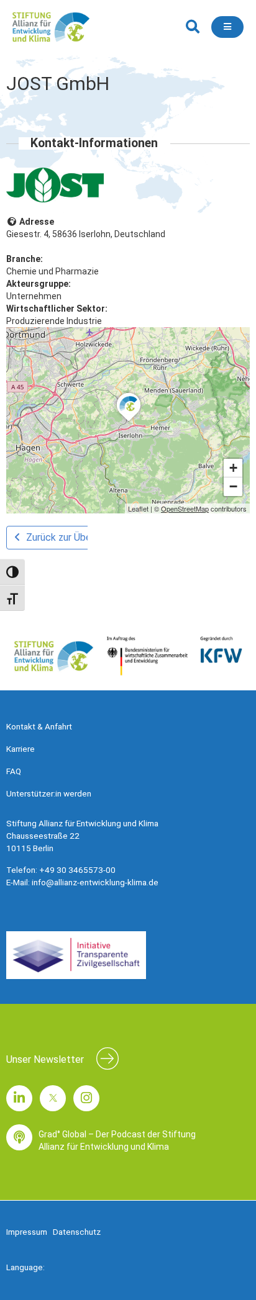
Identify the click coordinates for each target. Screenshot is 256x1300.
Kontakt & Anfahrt (39, 726)
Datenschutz (77, 1232)
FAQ (13, 771)
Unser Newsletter (45, 1059)
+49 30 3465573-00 (77, 870)
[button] (192, 27)
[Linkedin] (19, 1098)
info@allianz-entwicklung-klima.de (95, 882)
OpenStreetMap (185, 508)
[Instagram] (86, 1098)
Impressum (26, 1232)
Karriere (20, 749)
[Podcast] (19, 1137)
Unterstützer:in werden (48, 793)
